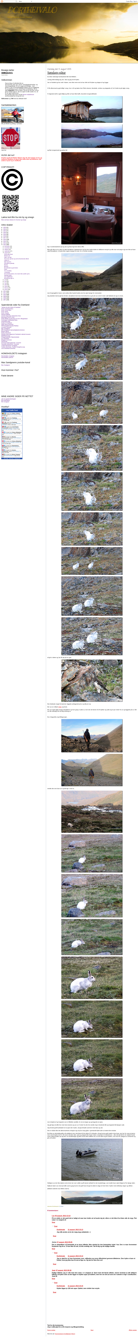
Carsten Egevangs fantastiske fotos (11, 316)
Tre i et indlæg (7, 270)
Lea (53, 1216)
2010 (4, 294)
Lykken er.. (7, 260)
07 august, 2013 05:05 (64, 1242)
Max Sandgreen (5, 328)
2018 (4, 236)
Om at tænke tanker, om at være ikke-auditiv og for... (17, 273)
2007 (4, 300)
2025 (4, 227)
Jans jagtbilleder (8, 276)
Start (92, 1330)
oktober (6, 249)
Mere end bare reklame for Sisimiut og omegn (13, 220)
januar (6, 289)
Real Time (11, 458)
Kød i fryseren (7, 261)
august (6, 252)
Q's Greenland (5, 338)
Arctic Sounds (5, 313)
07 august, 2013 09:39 (63, 1270)
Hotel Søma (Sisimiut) (7, 324)
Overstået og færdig (9, 263)
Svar (53, 1222)
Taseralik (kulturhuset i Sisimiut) (10, 344)
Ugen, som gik (7, 257)
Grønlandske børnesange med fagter (10, 428)
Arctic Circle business (7, 308)
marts (6, 286)
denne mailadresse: (28, 94)
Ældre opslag (133, 1330)
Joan (53, 1270)
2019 (4, 234)
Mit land (6, 266)
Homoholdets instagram (7, 356)
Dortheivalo (61, 1229)
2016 (4, 239)
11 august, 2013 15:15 (75, 1286)
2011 (4, 293)
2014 (4, 243)
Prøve (5, 269)
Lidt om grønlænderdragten (8, 399)
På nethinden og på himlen (11, 267)
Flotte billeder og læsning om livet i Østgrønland (14, 318)
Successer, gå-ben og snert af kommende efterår (16, 258)
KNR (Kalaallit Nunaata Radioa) (9, 325)
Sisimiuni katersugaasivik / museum (11, 342)
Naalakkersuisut (5, 335)
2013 (4, 244)
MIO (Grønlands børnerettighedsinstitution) (13, 330)
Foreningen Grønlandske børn (9, 320)
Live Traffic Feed (12, 410)
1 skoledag (7, 272)
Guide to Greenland (6, 323)
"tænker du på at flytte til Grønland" (11, 307)
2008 (4, 298)
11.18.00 (61, 1206)
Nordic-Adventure (6, 333)
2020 (4, 232)
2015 (4, 241)
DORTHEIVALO (32, 10)
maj (5, 283)
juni (5, 281)
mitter (60, 707)
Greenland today (5, 321)
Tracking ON (17, 458)
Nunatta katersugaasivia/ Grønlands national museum (16, 334)
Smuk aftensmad (8, 254)
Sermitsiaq (4, 341)
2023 (4, 231)
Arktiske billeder (5, 314)
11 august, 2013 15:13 (75, 1229)
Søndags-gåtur (56, 72)
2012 (4, 291)
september (7, 251)
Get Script (6, 458)
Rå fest (6, 264)
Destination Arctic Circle (7, 317)
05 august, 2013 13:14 (62, 1216)
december (7, 246)
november (7, 248)
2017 (4, 237)
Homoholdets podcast (7, 357)
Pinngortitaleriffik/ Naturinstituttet (10, 337)
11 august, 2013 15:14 (75, 1256)
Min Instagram (5, 401)
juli (5, 280)
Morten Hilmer (5, 331)
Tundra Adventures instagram (9, 345)
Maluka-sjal (7, 255)
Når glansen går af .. (9, 278)
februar (6, 288)
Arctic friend (4, 311)
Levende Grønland (6, 327)
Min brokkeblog (5, 400)
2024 (4, 229)
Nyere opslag (51, 1330)
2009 (4, 296)
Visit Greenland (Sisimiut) (8, 348)
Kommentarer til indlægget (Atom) (65, 1334)
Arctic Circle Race (6, 310)
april (5, 284)
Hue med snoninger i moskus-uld (13, 442)
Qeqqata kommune (6, 340)
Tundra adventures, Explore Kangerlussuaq (13, 347)
